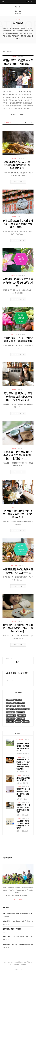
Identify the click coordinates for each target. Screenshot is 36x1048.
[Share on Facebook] (23, 122)
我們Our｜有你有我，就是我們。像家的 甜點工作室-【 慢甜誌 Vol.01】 (18, 628)
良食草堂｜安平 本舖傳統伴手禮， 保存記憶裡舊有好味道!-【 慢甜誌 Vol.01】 (18, 455)
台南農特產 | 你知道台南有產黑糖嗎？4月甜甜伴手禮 (18, 570)
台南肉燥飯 (11, 712)
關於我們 (16, 965)
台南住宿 (18, 775)
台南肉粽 (10, 721)
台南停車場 (11, 718)
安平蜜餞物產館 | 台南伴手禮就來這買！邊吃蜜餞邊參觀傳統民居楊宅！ (18, 224)
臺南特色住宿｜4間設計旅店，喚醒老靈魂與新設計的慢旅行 (23, 808)
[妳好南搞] (18, 9)
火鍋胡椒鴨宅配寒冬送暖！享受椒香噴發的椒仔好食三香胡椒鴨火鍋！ (18, 165)
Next (17, 662)
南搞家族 (8, 122)
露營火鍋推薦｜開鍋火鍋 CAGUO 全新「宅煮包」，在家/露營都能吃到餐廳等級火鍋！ (23, 764)
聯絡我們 (23, 965)
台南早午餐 (25, 709)
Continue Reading (18, 181)
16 (27, 659)
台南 (17, 709)
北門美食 (25, 721)
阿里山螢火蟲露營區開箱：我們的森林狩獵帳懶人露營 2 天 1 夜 (23, 747)
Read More (18, 899)
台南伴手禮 (14, 275)
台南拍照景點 (11, 706)
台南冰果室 (20, 712)
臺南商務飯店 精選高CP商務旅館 (23, 779)
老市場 (18, 721)
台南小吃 (10, 703)
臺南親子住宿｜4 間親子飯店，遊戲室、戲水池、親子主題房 (23, 792)
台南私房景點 (20, 703)
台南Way (14, 56)
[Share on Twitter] (25, 122)
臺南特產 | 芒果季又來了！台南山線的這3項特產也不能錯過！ (18, 282)
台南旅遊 (18, 700)
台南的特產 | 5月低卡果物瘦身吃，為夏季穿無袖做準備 (18, 339)
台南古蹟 (21, 706)
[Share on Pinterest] (31, 122)
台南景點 (14, 217)
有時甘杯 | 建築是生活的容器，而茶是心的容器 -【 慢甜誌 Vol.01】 (18, 514)
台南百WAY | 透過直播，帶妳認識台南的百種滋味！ (18, 62)
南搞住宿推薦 (19, 739)
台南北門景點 (11, 715)
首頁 (3, 51)
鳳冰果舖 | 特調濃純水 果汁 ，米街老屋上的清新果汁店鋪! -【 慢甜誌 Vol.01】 (18, 396)
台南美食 (14, 158)
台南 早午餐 (20, 718)
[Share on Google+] (29, 122)
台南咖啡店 (22, 715)
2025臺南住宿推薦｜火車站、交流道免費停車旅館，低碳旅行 (22, 824)
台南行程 (10, 709)
